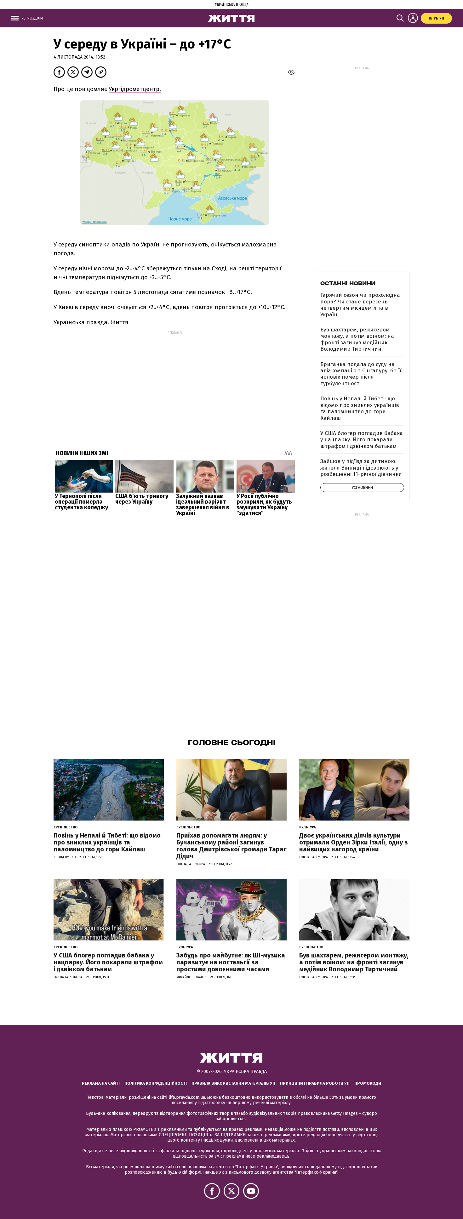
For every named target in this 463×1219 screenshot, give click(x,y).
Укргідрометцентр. (135, 89)
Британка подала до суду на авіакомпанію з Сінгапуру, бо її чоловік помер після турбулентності (360, 374)
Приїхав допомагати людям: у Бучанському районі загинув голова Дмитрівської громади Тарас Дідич (231, 846)
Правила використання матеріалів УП (233, 1083)
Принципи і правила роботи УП (315, 1083)
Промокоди (367, 1083)
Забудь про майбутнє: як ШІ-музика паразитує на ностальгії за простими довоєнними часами (230, 962)
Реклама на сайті (101, 1083)
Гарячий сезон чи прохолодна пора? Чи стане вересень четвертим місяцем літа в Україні (360, 305)
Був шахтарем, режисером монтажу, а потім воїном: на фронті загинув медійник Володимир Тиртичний (357, 339)
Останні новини (347, 283)
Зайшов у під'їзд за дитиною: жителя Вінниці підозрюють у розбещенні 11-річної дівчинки (361, 467)
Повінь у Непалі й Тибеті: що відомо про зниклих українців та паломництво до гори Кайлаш (359, 408)
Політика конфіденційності (155, 1083)
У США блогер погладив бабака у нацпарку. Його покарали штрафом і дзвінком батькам (361, 439)
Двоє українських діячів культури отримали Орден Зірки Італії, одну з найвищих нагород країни (353, 842)
